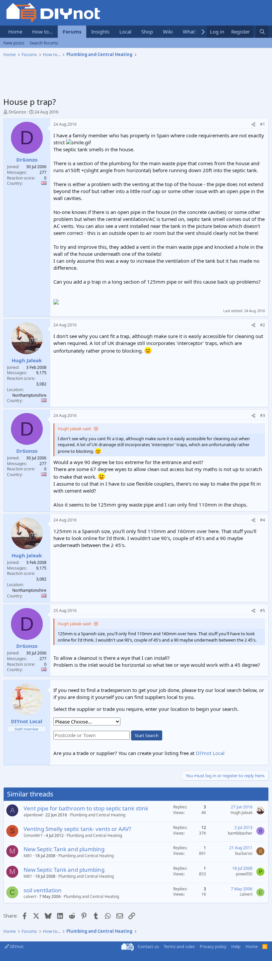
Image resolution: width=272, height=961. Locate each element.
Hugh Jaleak (241, 812)
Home (15, 31)
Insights (100, 31)
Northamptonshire (29, 395)
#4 (262, 520)
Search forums (44, 43)
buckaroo (243, 853)
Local (125, 31)
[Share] (253, 124)
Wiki (168, 31)
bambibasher (240, 833)
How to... (42, 31)
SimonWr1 (33, 835)
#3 (262, 415)
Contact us (148, 946)
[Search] (262, 32)
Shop (147, 31)
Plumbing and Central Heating (97, 815)
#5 (262, 610)
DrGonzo (17, 112)
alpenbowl (33, 815)
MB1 (28, 855)
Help (235, 946)
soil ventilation (43, 890)
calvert (30, 896)
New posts (13, 43)
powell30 (244, 874)
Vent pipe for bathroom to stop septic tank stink (86, 808)
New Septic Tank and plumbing (64, 849)
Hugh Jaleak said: (75, 429)
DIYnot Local (210, 753)
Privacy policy (213, 946)
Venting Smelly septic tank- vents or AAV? (77, 829)
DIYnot (16, 946)
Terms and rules (179, 946)
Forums (72, 31)
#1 (262, 124)
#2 (262, 325)
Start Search (147, 735)
